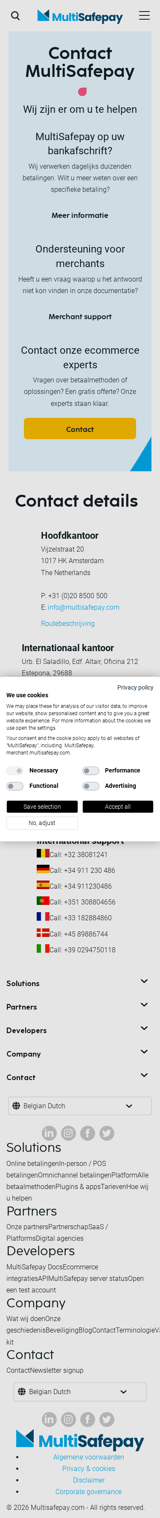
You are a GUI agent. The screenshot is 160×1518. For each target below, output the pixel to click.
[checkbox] (14, 770)
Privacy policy (135, 687)
